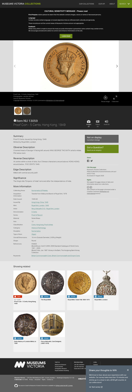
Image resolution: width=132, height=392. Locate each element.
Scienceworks (59, 366)
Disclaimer (38, 379)
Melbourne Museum (60, 364)
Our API (101, 4)
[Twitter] (91, 161)
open (98, 182)
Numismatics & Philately (40, 190)
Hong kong (40, 225)
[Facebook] (88, 161)
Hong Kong (35, 202)
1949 (46, 202)
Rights (43, 379)
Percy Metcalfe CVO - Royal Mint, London (45, 209)
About (112, 4)
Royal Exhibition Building (62, 370)
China (42, 202)
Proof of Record (37, 215)
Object (34, 234)
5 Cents (34, 212)
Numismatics (36, 231)
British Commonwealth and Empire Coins (66, 256)
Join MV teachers (79, 366)
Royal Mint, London (38, 205)
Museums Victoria (21, 4)
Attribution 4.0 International (55, 100)
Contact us (50, 379)
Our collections (86, 4)
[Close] (128, 370)
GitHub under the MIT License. (64, 385)
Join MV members (79, 364)
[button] (124, 4)
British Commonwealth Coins (41, 256)
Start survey (96, 387)
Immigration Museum (61, 368)
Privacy (31, 379)
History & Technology (39, 228)
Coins (34, 225)
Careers (95, 364)
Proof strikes (48, 225)
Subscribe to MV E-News (81, 368)
